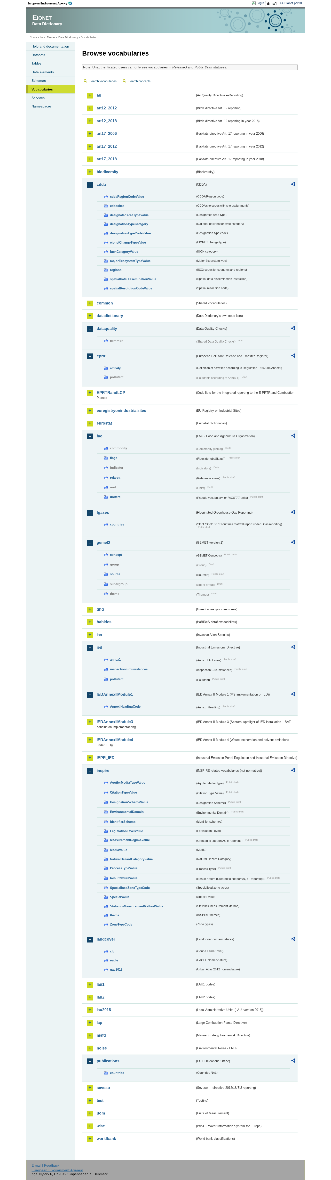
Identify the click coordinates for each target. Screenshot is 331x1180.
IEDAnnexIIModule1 (115, 694)
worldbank (106, 1139)
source (115, 574)
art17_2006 (107, 133)
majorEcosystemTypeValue (130, 261)
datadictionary (110, 316)
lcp (99, 1023)
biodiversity (107, 172)
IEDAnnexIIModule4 (115, 740)
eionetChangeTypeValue (128, 242)
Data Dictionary (68, 37)
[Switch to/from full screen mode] (275, 3)
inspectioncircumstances (129, 669)
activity (115, 368)
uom (101, 1113)
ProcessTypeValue (123, 868)
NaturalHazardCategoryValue (131, 859)
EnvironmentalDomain (127, 812)
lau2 (100, 997)
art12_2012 (107, 108)
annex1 (115, 659)
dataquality (107, 329)
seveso (103, 1088)
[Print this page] (269, 3)
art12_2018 (107, 121)
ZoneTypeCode (121, 924)
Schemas (39, 80)
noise (102, 1048)
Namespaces (42, 106)
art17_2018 (107, 159)
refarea (115, 477)
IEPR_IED (106, 758)
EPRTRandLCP (111, 393)
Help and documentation (50, 46)
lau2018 (104, 1010)
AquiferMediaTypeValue (127, 782)
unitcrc (115, 497)
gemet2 (103, 543)
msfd (101, 1035)
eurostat (104, 423)
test (100, 1100)
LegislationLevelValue (126, 831)
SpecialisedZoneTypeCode (130, 888)
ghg (100, 609)
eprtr (101, 356)
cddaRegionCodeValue (127, 196)
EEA (51, 3)
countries (117, 524)
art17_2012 (107, 146)
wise (101, 1126)
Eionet (51, 37)
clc (112, 951)
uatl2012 (116, 969)
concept (116, 555)
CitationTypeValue (123, 792)
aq (99, 95)
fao (99, 436)
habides (104, 622)
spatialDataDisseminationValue (133, 279)
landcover (106, 939)
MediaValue (118, 850)
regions (115, 270)
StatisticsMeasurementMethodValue (136, 906)
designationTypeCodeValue (130, 233)
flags (113, 458)
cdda (101, 184)
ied (99, 647)
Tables (36, 63)
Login (260, 3)
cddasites (117, 206)
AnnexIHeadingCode (125, 706)
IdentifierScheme (122, 822)
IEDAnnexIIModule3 (115, 722)
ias (99, 635)
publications (108, 1061)
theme (114, 915)
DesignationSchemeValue (129, 802)
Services (38, 98)
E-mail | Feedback (45, 1165)
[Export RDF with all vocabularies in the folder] (293, 185)
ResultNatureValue (123, 878)
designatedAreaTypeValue (129, 215)
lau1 (100, 984)
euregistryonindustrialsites (121, 411)
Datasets (38, 55)
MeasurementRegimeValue (130, 840)
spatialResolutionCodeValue (131, 288)
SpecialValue (119, 897)
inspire (103, 771)
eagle (114, 960)
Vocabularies (42, 89)
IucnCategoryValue (124, 252)
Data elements (43, 72)
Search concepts (139, 81)
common (105, 303)
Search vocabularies (103, 81)
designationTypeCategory (129, 224)
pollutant (116, 679)
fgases (103, 512)
